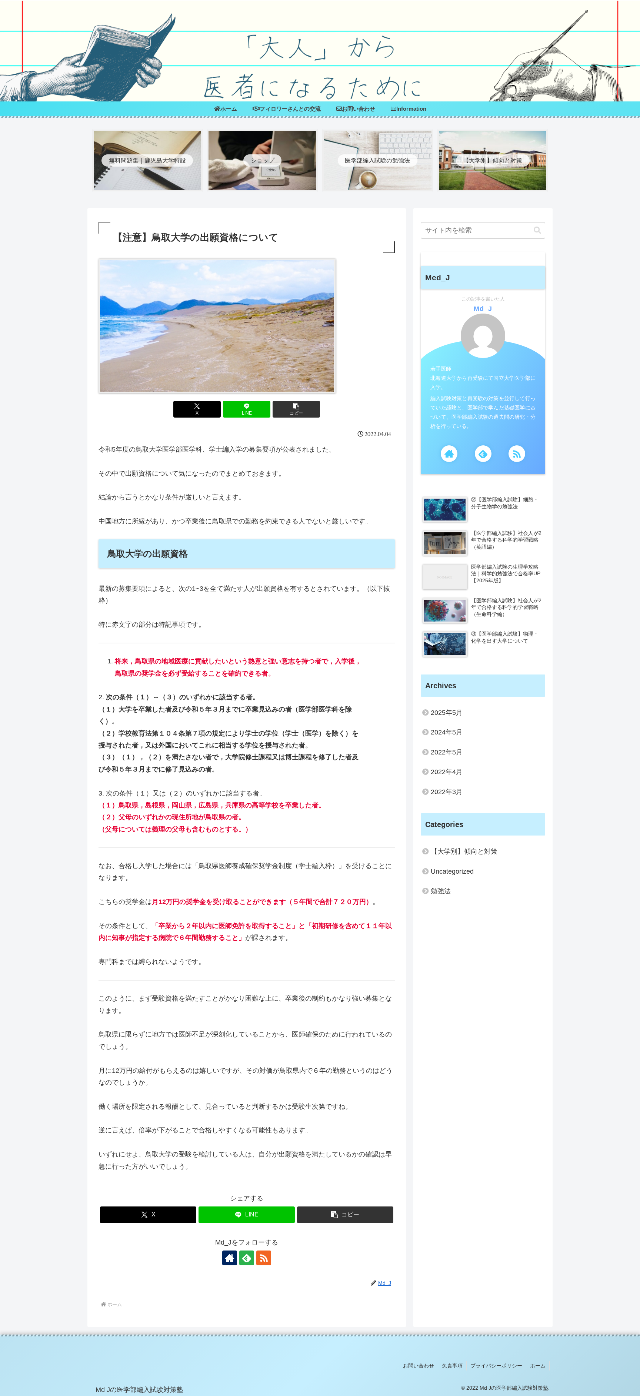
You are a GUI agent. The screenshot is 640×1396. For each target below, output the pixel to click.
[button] (296, 409)
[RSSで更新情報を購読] (263, 1258)
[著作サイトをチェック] (229, 1258)
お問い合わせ (418, 1366)
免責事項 (452, 1366)
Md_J (483, 308)
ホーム (538, 1366)
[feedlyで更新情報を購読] (246, 1258)
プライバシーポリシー (496, 1366)
